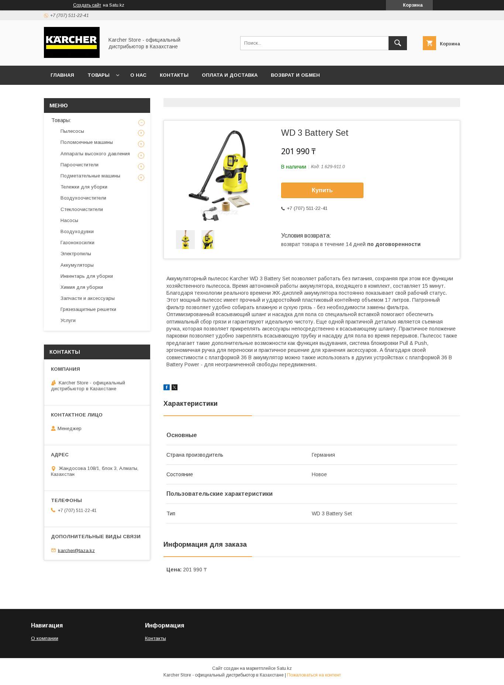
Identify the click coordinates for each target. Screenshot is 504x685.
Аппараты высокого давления (95, 153)
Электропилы (76, 253)
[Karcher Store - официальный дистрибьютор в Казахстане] (72, 56)
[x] (174, 388)
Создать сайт (87, 5)
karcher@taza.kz (76, 550)
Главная (62, 75)
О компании (44, 638)
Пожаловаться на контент (314, 675)
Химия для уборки (82, 287)
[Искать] (398, 43)
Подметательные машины (90, 176)
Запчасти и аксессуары (88, 298)
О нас (138, 75)
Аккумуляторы (77, 265)
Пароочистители (80, 164)
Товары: (61, 120)
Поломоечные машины (87, 142)
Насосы (69, 220)
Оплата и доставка (230, 75)
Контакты (174, 75)
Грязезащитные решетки (88, 309)
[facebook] (166, 388)
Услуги (68, 320)
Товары (98, 75)
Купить (322, 190)
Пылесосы (72, 131)
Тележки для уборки (84, 187)
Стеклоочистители (82, 209)
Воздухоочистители (83, 198)
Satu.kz (284, 668)
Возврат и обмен (295, 75)
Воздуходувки (77, 231)
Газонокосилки (77, 242)
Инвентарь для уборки (87, 276)
